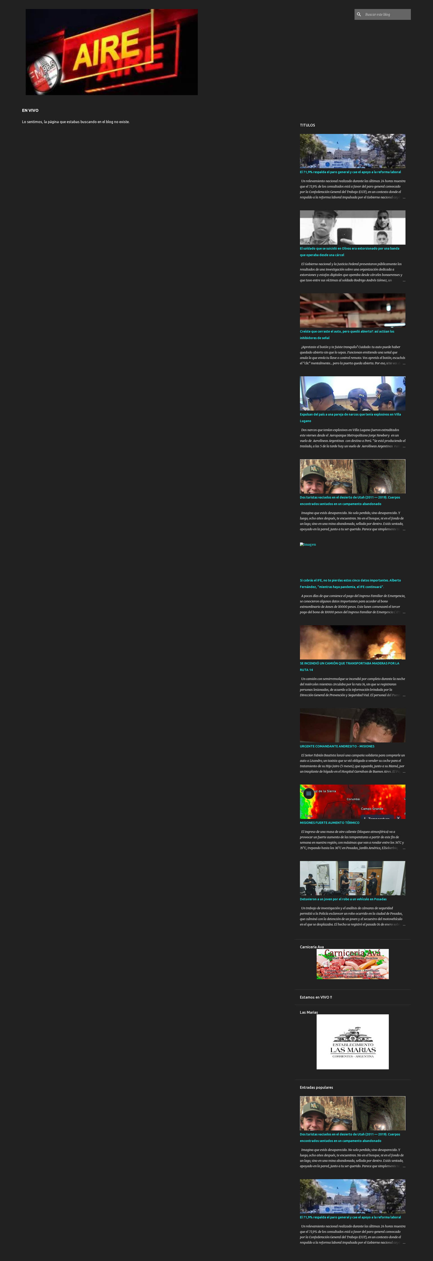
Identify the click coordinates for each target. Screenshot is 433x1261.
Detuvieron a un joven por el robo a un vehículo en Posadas (343, 899)
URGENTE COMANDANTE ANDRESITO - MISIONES (337, 746)
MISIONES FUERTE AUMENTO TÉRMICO (329, 823)
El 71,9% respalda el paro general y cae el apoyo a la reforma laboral (350, 172)
